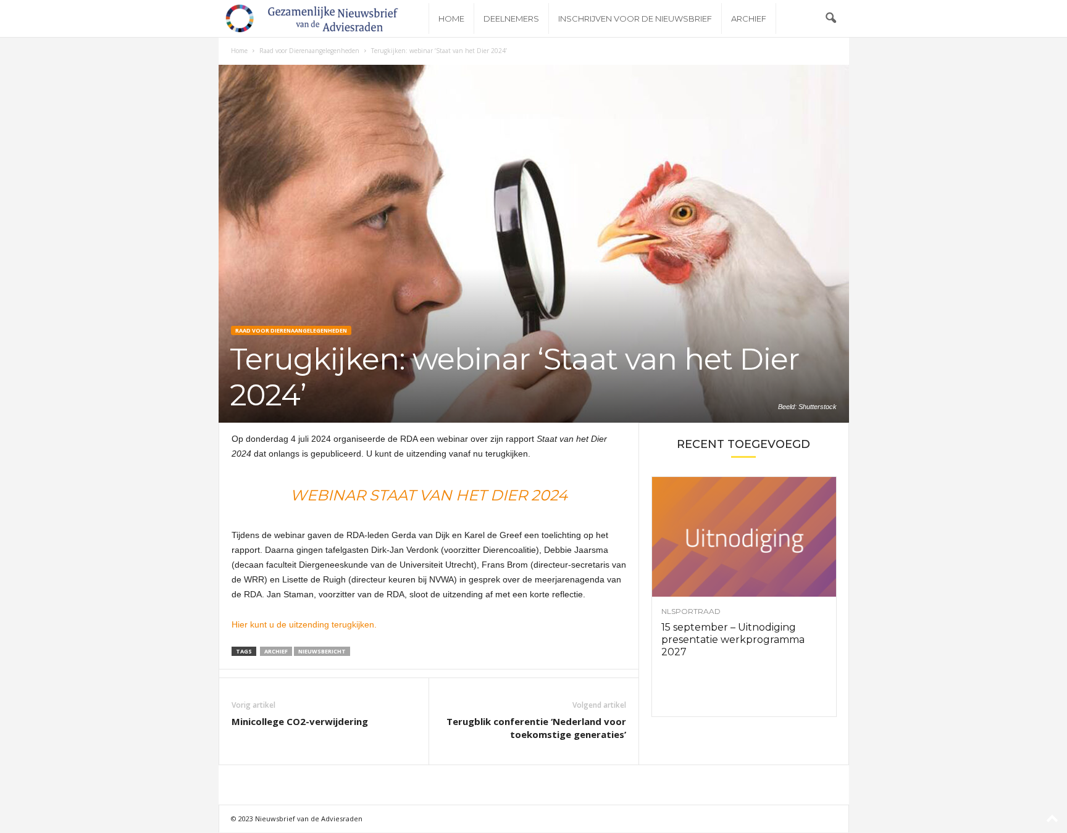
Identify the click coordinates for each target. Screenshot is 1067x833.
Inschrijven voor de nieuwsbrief (635, 18)
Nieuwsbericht (322, 651)
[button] (830, 18)
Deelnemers (511, 18)
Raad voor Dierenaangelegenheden (309, 50)
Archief (748, 18)
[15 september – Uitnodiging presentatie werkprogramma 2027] (744, 537)
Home (451, 18)
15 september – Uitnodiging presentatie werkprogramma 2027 (733, 639)
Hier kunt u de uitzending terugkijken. (304, 624)
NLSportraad (691, 611)
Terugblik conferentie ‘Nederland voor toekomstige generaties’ (536, 727)
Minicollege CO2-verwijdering (300, 721)
